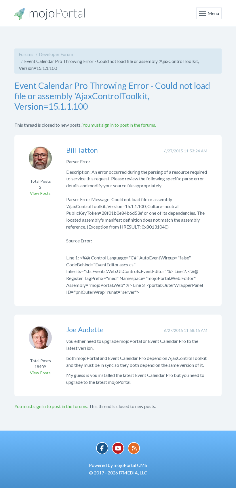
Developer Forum (56, 54)
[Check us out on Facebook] (102, 448)
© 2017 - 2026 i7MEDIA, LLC (118, 472)
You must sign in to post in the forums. (119, 125)
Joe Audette (85, 329)
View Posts (40, 193)
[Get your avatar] (40, 162)
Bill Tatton (82, 150)
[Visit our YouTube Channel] (118, 448)
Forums (26, 54)
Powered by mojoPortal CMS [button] (118, 465)
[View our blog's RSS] (134, 448)
